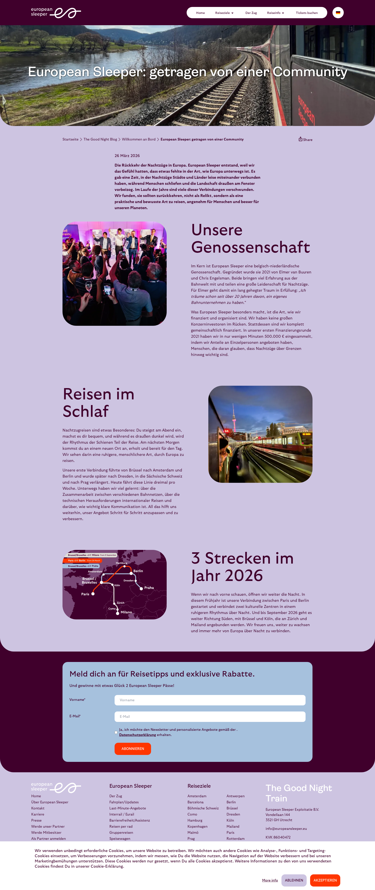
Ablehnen (294, 880)
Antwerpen (236, 796)
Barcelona (196, 802)
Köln (230, 820)
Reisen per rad (121, 826)
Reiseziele (225, 13)
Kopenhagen (197, 826)
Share (305, 139)
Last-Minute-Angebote (127, 808)
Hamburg (195, 820)
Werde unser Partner (48, 826)
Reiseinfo (276, 13)
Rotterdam (236, 838)
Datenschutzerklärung (137, 735)
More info (270, 880)
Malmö (193, 832)
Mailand (233, 826)
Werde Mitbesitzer (46, 832)
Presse (36, 820)
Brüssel (232, 808)
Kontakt (37, 808)
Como (192, 814)
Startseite (70, 139)
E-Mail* (75, 716)
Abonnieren (133, 749)
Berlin (231, 802)
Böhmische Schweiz (203, 808)
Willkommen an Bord (139, 139)
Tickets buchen (307, 13)
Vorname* (77, 699)
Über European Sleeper (49, 802)
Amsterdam (197, 796)
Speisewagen (119, 838)
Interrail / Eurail (121, 814)
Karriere (37, 814)
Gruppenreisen (121, 832)
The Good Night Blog (100, 139)
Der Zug (251, 13)
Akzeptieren (325, 880)
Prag (191, 838)
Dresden (233, 814)
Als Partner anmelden (48, 838)
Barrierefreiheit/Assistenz (129, 820)
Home (200, 13)
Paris (230, 832)
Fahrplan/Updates (124, 802)
